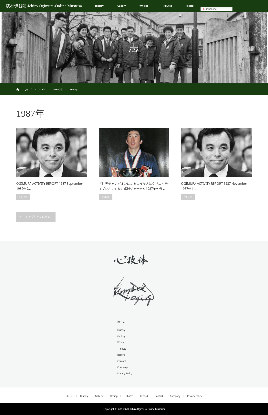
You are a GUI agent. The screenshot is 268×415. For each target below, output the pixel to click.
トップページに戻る (38, 217)
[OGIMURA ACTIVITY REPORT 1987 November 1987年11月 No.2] (216, 152)
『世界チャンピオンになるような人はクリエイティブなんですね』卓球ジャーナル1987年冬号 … (133, 186)
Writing (144, 5)
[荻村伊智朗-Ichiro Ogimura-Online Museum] (134, 302)
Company (122, 367)
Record (190, 5)
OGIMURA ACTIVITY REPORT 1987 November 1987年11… (214, 186)
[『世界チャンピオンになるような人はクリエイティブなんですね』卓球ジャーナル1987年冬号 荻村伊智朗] (134, 152)
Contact (121, 361)
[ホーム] (17, 84)
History (99, 5)
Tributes (167, 5)
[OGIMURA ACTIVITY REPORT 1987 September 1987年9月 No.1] (51, 152)
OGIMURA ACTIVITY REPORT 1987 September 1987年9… (49, 186)
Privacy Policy (124, 373)
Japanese (211, 8)
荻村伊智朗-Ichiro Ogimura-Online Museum (44, 6)
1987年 (23, 197)
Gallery (121, 5)
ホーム (121, 322)
